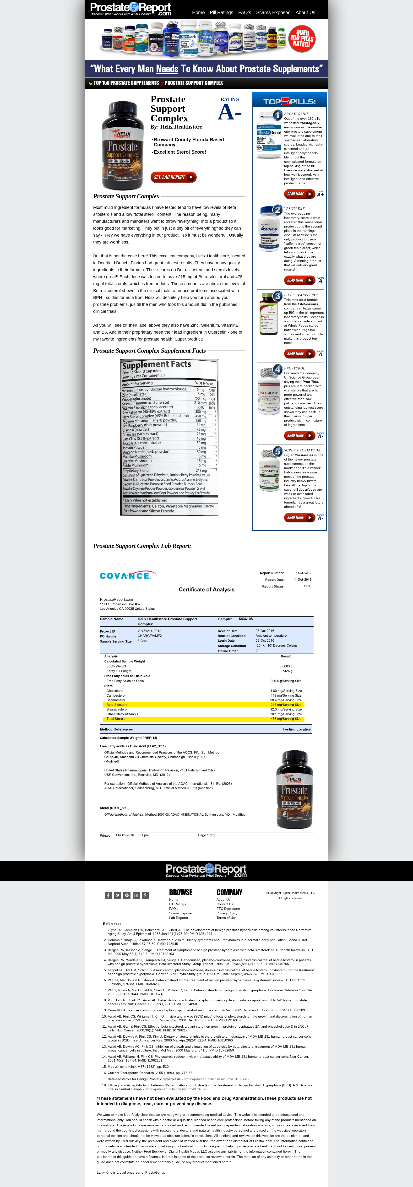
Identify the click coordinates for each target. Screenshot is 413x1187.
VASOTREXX (294, 209)
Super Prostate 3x (302, 450)
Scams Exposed (273, 12)
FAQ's (244, 12)
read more (295, 194)
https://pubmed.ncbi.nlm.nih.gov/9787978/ (176, 1089)
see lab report (169, 177)
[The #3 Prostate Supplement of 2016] (269, 314)
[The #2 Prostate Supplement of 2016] (269, 229)
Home (198, 12)
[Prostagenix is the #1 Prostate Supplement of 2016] (269, 135)
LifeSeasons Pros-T (303, 295)
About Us (305, 12)
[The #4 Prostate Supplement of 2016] (269, 391)
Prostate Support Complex (194, 83)
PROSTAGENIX (296, 114)
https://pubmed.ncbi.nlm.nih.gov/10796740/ (216, 1079)
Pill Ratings (221, 12)
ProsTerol (294, 368)
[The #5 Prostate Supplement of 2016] (269, 471)
